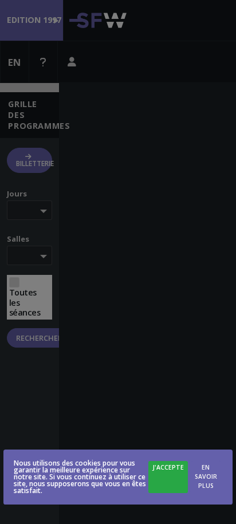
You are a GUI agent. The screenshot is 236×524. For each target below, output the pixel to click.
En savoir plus (206, 476)
